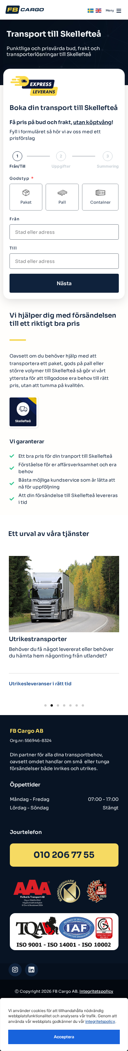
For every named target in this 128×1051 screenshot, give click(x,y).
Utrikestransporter (38, 639)
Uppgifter (61, 166)
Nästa (64, 283)
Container (100, 202)
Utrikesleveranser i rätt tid (40, 684)
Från (15, 218)
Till (13, 248)
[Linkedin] (31, 969)
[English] (99, 10)
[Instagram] (15, 969)
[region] (64, 1024)
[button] (45, 705)
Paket (26, 202)
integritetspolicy (100, 1021)
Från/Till (17, 166)
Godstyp (20, 178)
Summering (108, 166)
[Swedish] (91, 10)
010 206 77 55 (64, 855)
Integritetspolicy (96, 991)
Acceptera (64, 1036)
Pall (62, 202)
